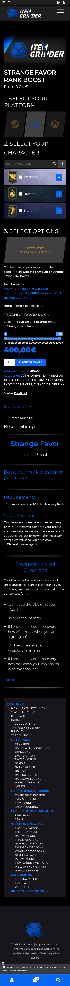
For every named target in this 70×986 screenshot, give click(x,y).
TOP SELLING (19, 735)
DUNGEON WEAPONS (29, 847)
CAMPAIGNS (22, 744)
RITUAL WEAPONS (26, 870)
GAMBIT (20, 763)
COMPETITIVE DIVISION (30, 795)
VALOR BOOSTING (26, 806)
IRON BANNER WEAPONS (31, 862)
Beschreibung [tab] (14, 406)
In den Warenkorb (30, 362)
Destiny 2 (20, 393)
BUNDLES (17, 731)
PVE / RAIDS (42, 384)
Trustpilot (11, 679)
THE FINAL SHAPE (26, 879)
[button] (35, 607)
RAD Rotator (56, 967)
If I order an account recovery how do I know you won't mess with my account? (33, 664)
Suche (58, 980)
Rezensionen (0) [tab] (22, 418)
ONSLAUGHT (23, 771)
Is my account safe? (25, 618)
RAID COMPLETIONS (28, 778)
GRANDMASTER (25, 767)
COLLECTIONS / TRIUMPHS (43, 380)
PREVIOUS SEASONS (27, 891)
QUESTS (20, 786)
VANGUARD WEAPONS (29, 851)
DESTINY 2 (15, 704)
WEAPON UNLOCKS (27, 824)
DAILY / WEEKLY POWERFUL (33, 747)
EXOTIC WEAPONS (26, 828)
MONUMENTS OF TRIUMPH (28, 708)
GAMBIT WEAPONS (27, 855)
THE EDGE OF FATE (23, 723)
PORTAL (16, 719)
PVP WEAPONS (25, 859)
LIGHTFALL (22, 883)
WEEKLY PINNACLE (27, 782)
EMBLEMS (21, 815)
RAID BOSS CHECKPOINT (31, 774)
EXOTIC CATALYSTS (18, 384)
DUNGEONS (22, 751)
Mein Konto (11, 980)
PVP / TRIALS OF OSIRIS (30, 791)
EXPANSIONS (21, 875)
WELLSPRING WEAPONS (31, 866)
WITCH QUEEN (24, 887)
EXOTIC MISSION (25, 759)
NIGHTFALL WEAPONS (29, 843)
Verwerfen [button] (3, 964)
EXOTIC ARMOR (25, 755)
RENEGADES (19, 716)
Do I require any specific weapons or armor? (28, 647)
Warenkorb (30, 977)
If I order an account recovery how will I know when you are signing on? (32, 632)
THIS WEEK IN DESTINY (26, 727)
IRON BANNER (24, 803)
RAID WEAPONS (25, 835)
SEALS (19, 819)
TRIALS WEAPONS (26, 839)
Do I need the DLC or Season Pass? (32, 607)
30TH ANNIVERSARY (35, 375)
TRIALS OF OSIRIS (26, 799)
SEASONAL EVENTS (23, 712)
